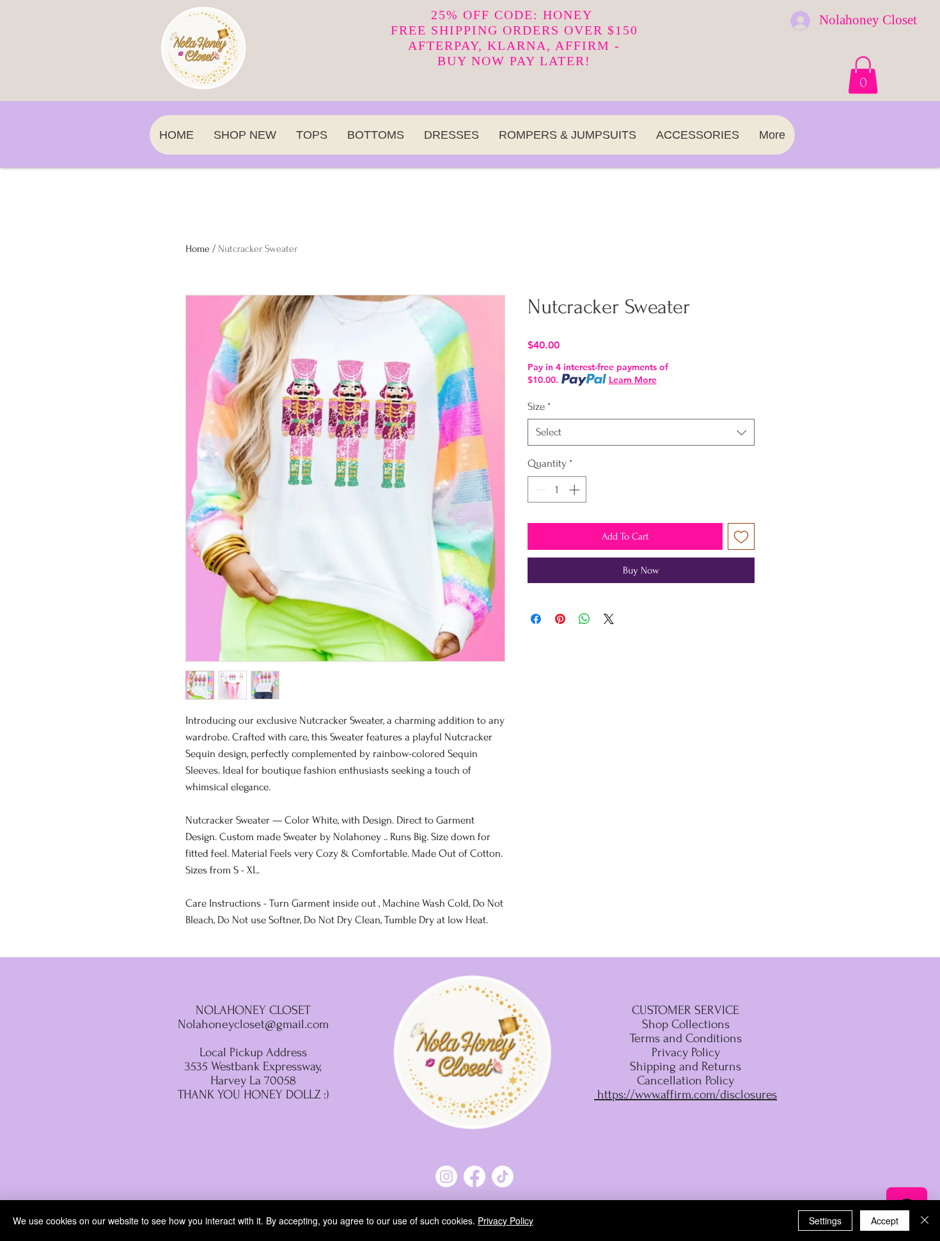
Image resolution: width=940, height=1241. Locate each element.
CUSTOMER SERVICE (685, 1010)
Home (197, 248)
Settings (825, 1220)
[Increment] (575, 490)
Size (539, 406)
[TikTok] (502, 1176)
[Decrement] (539, 490)
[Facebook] (474, 1176)
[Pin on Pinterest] (560, 619)
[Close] (924, 1220)
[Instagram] (446, 1176)
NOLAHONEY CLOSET (253, 1010)
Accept (884, 1220)
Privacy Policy (505, 1220)
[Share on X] (608, 619)
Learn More (633, 380)
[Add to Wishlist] (741, 536)
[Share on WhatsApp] (584, 619)
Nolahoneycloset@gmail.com (253, 1024)
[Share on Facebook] (536, 619)
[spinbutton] (557, 490)
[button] (863, 75)
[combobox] (641, 432)
